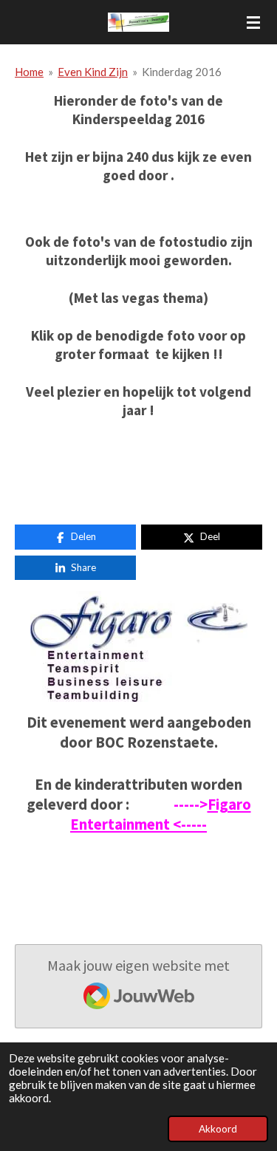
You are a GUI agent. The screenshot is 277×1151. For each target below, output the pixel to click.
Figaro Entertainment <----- (160, 814)
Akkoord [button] (218, 1129)
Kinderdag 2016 (182, 71)
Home (29, 71)
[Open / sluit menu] (253, 22)
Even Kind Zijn (93, 71)
